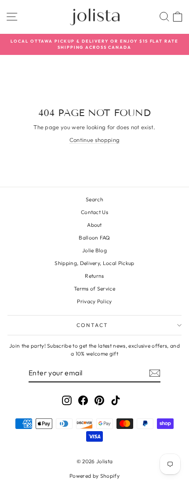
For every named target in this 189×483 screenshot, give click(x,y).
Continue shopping (94, 139)
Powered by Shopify (94, 475)
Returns (94, 275)
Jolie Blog (94, 250)
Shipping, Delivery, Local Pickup (94, 263)
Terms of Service (94, 288)
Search (94, 199)
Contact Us (94, 212)
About (94, 225)
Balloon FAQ (94, 237)
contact (92, 325)
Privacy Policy (94, 301)
